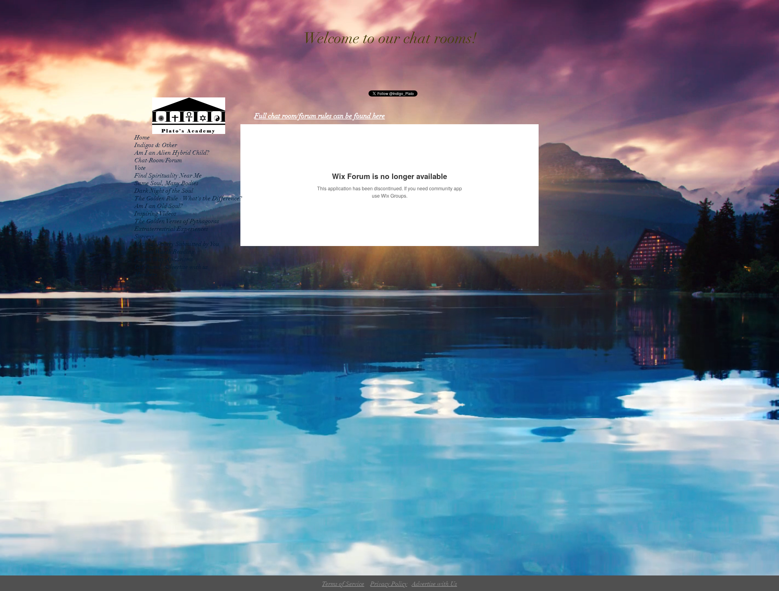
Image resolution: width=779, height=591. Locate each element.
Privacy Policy (388, 584)
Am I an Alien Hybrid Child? (171, 153)
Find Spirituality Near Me (168, 175)
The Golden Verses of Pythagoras (176, 221)
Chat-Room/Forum (158, 160)
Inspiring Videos (155, 213)
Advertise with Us (434, 584)
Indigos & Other (155, 145)
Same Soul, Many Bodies (166, 183)
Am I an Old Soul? (158, 206)
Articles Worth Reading (164, 251)
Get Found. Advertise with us (171, 267)
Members (145, 274)
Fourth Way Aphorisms (163, 259)
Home (142, 137)
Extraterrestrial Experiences (171, 229)
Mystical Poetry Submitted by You (176, 244)
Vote (140, 168)
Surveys (144, 236)
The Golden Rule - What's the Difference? (188, 198)
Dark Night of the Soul (163, 191)
